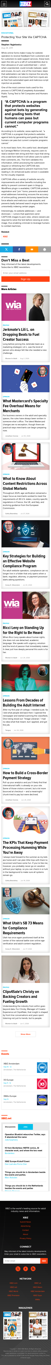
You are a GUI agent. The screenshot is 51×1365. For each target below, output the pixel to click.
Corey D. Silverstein (12, 585)
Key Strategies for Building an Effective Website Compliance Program (24, 561)
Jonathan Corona (11, 436)
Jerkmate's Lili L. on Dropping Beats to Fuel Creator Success (21, 334)
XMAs (37, 1299)
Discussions (10, 1126)
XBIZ (5, 236)
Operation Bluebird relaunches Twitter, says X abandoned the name (25, 1135)
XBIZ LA (37, 1283)
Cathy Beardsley (11, 513)
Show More (25, 1034)
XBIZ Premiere (13, 1295)
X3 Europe (8, 1080)
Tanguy (8, 730)
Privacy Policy (25, 1238)
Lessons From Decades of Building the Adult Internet (24, 702)
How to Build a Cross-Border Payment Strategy (25, 775)
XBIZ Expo (37, 1295)
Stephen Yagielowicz (11, 44)
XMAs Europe (10, 1096)
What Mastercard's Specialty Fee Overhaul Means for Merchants (25, 406)
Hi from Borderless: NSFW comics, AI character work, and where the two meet (23, 1149)
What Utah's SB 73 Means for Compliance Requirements (23, 928)
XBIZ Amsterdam (11, 1063)
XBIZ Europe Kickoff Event (17, 1161)
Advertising (25, 1226)
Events (5, 1054)
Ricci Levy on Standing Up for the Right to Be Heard (23, 630)
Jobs (25, 1126)
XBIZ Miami (37, 1287)
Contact (25, 1230)
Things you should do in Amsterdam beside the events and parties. (25, 1173)
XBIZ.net (6, 1118)
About (25, 1234)
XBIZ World (13, 1291)
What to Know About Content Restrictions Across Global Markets (25, 483)
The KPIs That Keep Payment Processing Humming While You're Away (25, 847)
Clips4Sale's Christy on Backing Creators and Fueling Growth (21, 996)
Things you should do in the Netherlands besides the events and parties (24, 1187)
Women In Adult (11, 358)
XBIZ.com (13, 1283)
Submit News (25, 1221)
